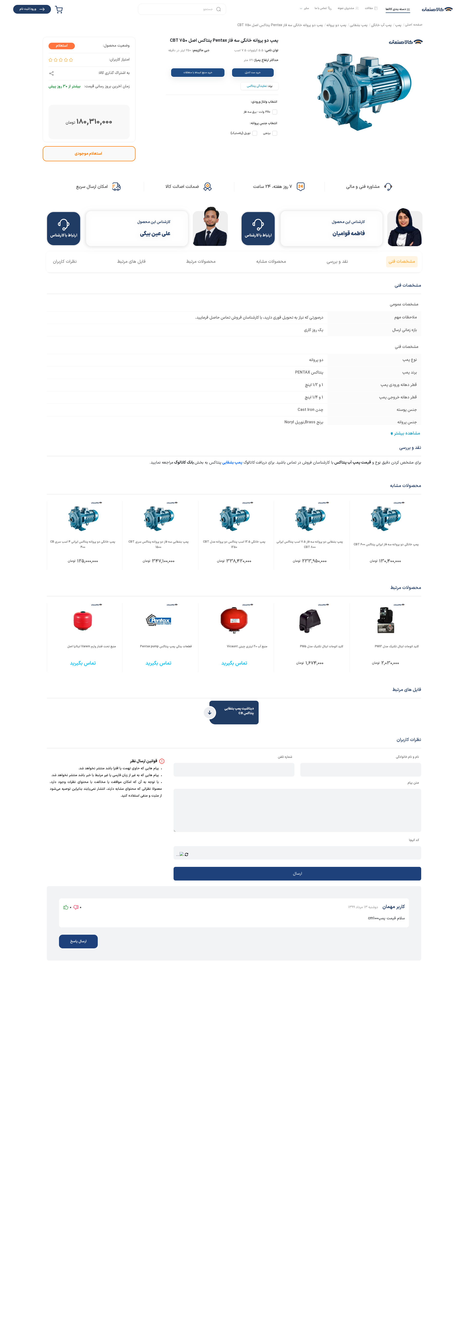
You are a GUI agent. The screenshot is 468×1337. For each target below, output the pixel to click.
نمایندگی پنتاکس (257, 86)
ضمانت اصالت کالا (182, 186)
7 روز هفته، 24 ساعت (272, 186)
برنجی (266, 133)
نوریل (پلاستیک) (240, 133)
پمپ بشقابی (232, 463)
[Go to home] (413, 25)
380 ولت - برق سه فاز (257, 112)
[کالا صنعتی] (437, 9)
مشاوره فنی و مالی (363, 186)
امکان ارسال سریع (92, 186)
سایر (306, 8)
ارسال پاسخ (78, 941)
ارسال (297, 874)
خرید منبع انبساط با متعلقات (197, 72)
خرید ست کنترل (253, 72)
